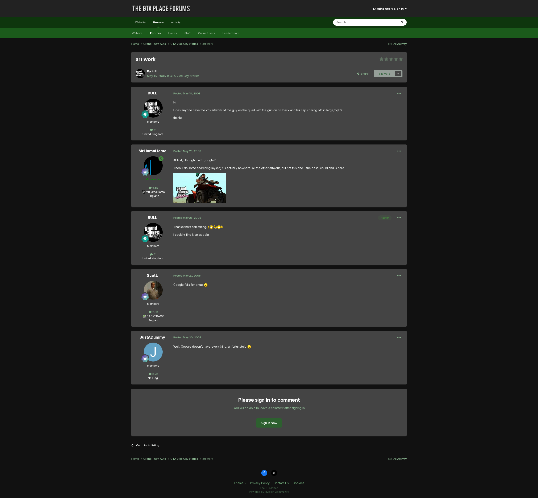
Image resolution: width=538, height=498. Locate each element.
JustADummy (152, 337)
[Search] (402, 22)
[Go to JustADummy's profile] (153, 352)
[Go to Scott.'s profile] (153, 290)
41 (154, 129)
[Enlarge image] (211, 227)
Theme (239, 483)
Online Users (206, 33)
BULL (155, 71)
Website (140, 22)
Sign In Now (269, 423)
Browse (158, 22)
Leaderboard (231, 33)
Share (364, 73)
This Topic (385, 22)
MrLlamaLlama (152, 151)
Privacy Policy (260, 483)
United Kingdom (152, 134)
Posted (186, 93)
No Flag (153, 378)
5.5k (155, 187)
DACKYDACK (155, 316)
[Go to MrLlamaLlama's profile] (153, 165)
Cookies (298, 483)
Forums (155, 33)
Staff (188, 33)
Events (172, 33)
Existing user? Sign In (389, 8)
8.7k (155, 374)
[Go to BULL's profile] (140, 73)
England (152, 195)
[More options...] (399, 93)
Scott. (152, 275)
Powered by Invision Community (269, 491)
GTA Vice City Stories (184, 76)
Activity (176, 22)
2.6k (155, 312)
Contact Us (281, 483)
